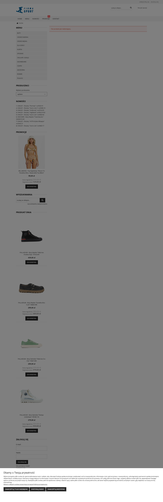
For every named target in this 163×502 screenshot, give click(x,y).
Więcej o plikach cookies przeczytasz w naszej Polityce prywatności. (25, 484)
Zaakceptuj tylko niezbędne (16, 489)
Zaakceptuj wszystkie (56, 489)
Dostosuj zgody (37, 489)
